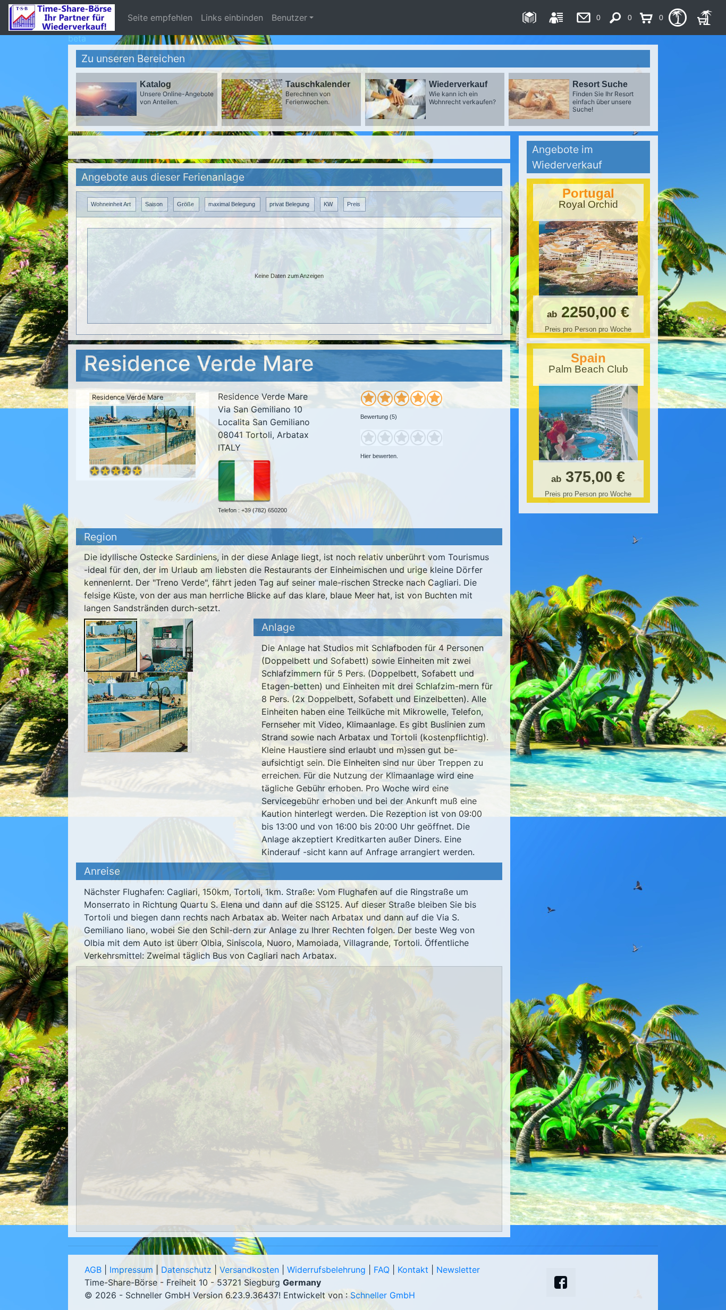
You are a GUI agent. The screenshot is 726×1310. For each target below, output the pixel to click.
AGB (93, 1269)
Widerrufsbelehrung (326, 1269)
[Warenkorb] (704, 17)
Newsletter (458, 1269)
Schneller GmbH (382, 1295)
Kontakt (413, 1269)
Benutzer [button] (289, 17)
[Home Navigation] (529, 17)
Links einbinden (232, 17)
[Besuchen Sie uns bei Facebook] (560, 1282)
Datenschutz (186, 1269)
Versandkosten (249, 1269)
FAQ (382, 1269)
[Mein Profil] (556, 17)
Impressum (131, 1269)
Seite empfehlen (160, 17)
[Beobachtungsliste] (677, 17)
